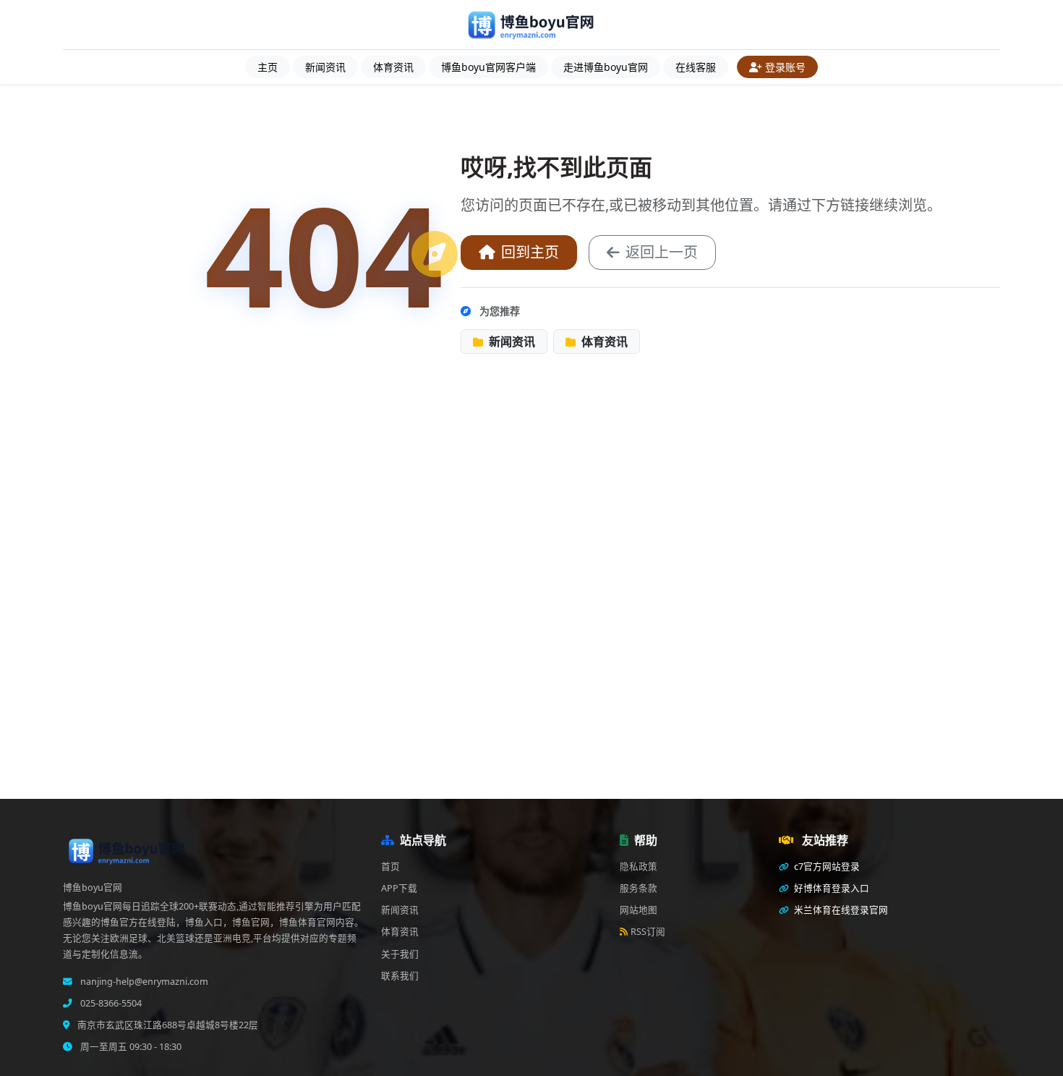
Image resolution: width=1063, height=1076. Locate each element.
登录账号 (785, 67)
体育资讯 (393, 67)
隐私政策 (638, 866)
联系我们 (400, 976)
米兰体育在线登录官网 (840, 910)
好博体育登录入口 (830, 888)
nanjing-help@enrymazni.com (143, 981)
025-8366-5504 (110, 1003)
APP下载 (399, 888)
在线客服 (695, 67)
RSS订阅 (648, 931)
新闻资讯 (325, 67)
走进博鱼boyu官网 (605, 67)
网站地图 (638, 910)
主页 (267, 67)
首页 (390, 866)
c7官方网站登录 (826, 866)
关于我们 (400, 954)
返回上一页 (662, 252)
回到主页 (530, 252)
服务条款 (638, 888)
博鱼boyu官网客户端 (488, 67)
